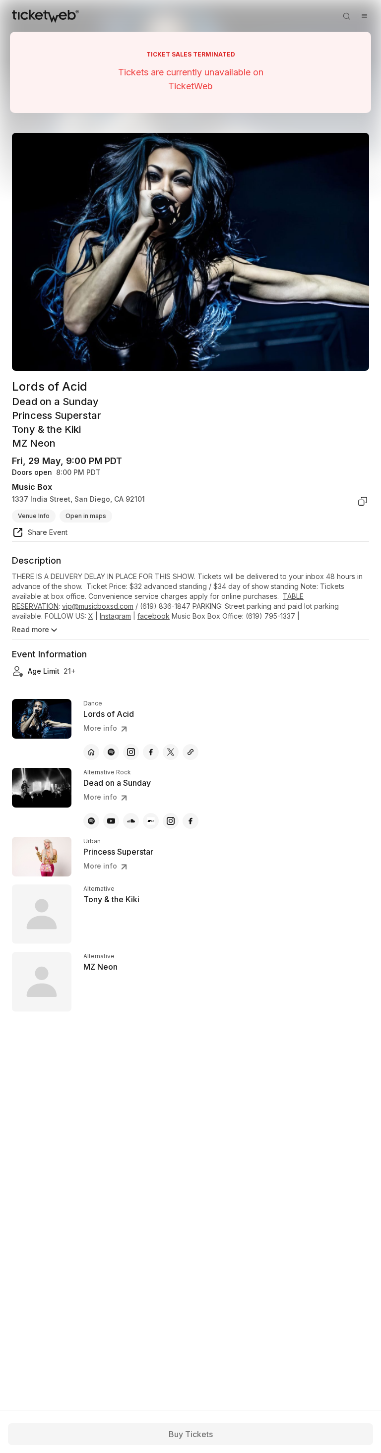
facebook (153, 616)
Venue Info (34, 516)
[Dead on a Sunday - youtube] (111, 821)
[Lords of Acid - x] (171, 752)
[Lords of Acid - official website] (91, 752)
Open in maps (85, 516)
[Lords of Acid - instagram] (131, 752)
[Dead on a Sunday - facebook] (190, 821)
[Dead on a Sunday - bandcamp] (151, 821)
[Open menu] (364, 16)
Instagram (115, 616)
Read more (30, 629)
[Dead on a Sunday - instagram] (171, 821)
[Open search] (346, 16)
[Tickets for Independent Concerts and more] (45, 16)
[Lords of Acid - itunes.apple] (190, 752)
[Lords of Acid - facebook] (151, 752)
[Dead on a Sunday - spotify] (91, 821)
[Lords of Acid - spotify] (111, 752)
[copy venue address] (362, 501)
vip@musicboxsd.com (97, 606)
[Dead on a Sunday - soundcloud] (131, 821)
